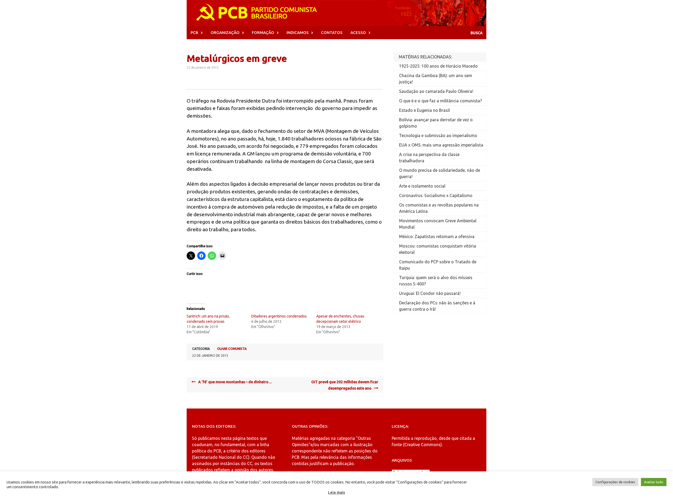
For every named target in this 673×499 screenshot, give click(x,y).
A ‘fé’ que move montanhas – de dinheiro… (235, 382)
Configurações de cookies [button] (615, 482)
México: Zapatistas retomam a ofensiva (437, 236)
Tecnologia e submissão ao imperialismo (438, 135)
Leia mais (336, 492)
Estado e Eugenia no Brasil (424, 110)
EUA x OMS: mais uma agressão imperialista (441, 145)
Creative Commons (422, 444)
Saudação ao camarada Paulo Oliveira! (436, 91)
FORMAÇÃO (263, 32)
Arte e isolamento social (422, 186)
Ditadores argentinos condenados (279, 316)
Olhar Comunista (232, 348)
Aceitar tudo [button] (653, 482)
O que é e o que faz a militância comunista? (440, 100)
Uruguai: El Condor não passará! (430, 293)
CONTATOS (332, 32)
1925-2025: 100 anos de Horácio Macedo (438, 66)
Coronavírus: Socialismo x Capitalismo (435, 195)
